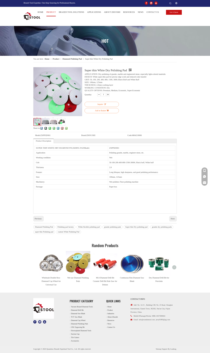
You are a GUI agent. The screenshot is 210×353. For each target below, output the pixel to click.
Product (110, 310)
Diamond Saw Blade (78, 313)
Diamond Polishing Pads (79, 324)
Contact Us (111, 327)
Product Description (43, 141)
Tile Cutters (75, 337)
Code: (129, 135)
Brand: (84, 135)
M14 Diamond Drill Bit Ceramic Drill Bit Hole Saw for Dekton (105, 281)
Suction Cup (75, 334)
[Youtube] (156, 3)
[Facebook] (146, 3)
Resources (110, 320)
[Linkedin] (151, 3)
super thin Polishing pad (44, 232)
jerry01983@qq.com (163, 320)
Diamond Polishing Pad (44, 227)
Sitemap (158, 349)
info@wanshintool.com (147, 320)
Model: (38, 135)
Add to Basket (100, 111)
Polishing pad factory (65, 227)
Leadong (173, 349)
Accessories (75, 341)
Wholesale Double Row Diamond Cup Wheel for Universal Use (51, 281)
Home (109, 307)
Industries (110, 313)
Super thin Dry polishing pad (136, 227)
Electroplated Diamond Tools (81, 331)
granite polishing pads (112, 227)
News (109, 324)
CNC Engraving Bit (78, 327)
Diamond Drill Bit (77, 310)
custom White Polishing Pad (68, 232)
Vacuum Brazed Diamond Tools (82, 307)
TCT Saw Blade (76, 317)
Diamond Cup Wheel (78, 320)
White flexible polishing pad (89, 227)
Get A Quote (174, 12)
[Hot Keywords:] (170, 3)
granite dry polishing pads (162, 227)
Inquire (100, 104)
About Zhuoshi (112, 317)
